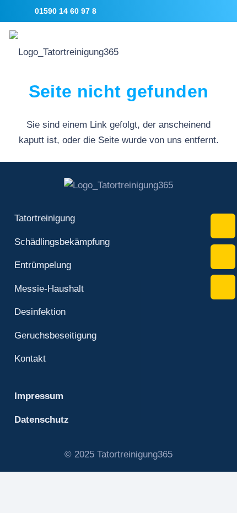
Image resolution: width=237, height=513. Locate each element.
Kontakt (30, 358)
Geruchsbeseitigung (55, 335)
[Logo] (63, 44)
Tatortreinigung (44, 218)
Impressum (38, 396)
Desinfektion (40, 312)
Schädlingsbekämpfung (62, 242)
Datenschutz (41, 419)
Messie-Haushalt (49, 288)
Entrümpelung (42, 265)
